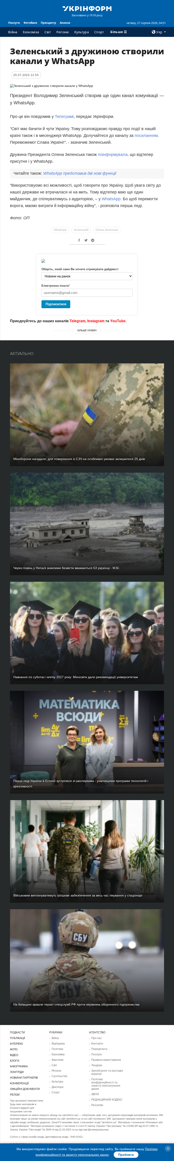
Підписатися (56, 304)
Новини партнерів (24, 1077)
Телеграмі (64, 116)
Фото (13, 1049)
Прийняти (126, 1154)
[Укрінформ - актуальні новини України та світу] (87, 8)
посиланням (146, 135)
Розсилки (97, 1105)
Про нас (96, 1038)
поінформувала (113, 154)
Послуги (14, 23)
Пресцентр (48, 23)
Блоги (14, 1060)
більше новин (87, 330)
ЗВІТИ (95, 1094)
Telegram (77, 321)
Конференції (19, 1083)
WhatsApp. (112, 199)
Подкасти (17, 1032)
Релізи (15, 1094)
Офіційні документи (25, 1089)
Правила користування (106, 1059)
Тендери (96, 1065)
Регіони (62, 32)
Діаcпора (57, 1087)
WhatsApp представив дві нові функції (79, 173)
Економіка (31, 32)
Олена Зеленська (107, 229)
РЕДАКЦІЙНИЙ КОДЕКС (107, 1099)
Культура (81, 32)
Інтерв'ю (16, 1043)
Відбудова (58, 1043)
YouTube (118, 321)
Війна (12, 32)
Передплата (99, 1049)
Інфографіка (19, 1066)
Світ (47, 32)
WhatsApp (60, 229)
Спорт (99, 32)
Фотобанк (30, 23)
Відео (14, 1055)
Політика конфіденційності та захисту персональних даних (105, 1084)
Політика (57, 1049)
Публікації (17, 1038)
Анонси (65, 23)
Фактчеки (57, 1059)
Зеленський (81, 229)
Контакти (97, 1043)
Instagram (95, 321)
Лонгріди (17, 1072)
